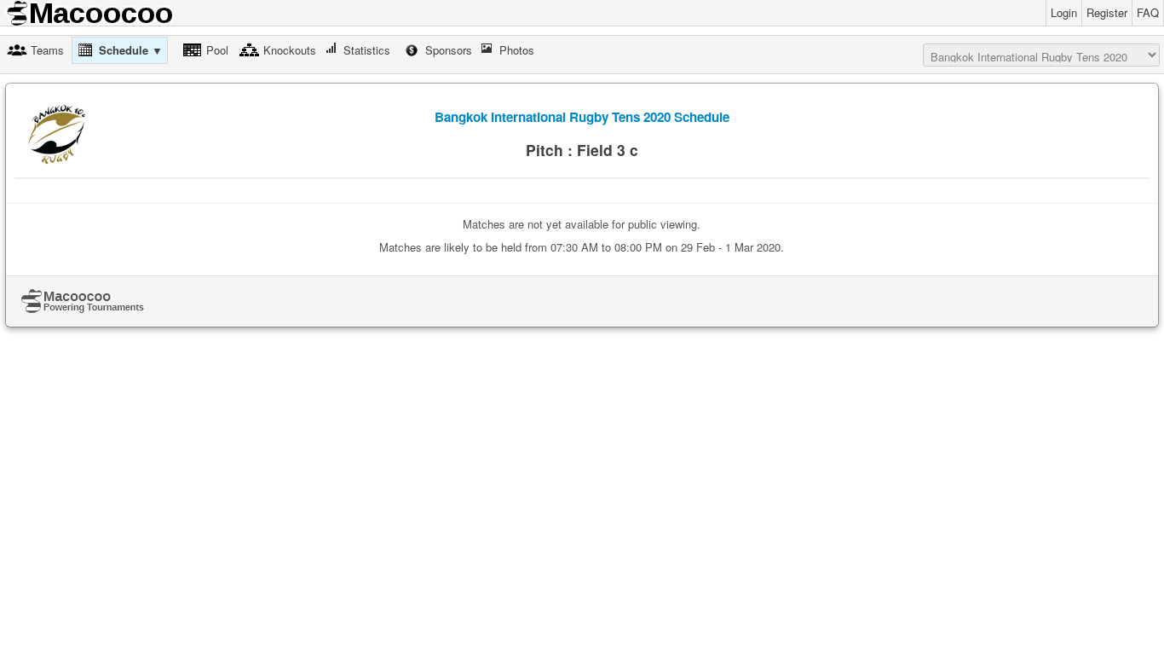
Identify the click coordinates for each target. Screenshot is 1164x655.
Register (1106, 12)
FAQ (1148, 12)
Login (1064, 12)
